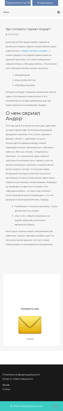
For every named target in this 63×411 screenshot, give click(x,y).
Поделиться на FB (17, 2)
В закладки (45, 2)
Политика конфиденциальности (21, 374)
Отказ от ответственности (17, 379)
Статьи (30, 338)
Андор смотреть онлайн (34, 50)
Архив (5, 384)
